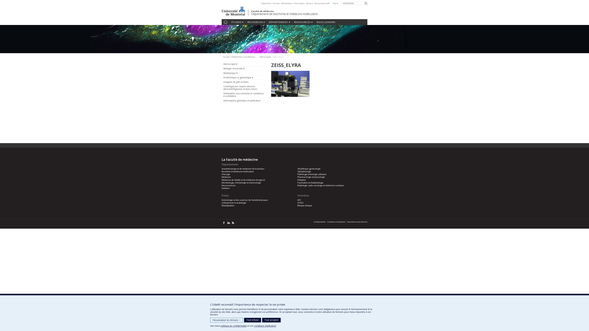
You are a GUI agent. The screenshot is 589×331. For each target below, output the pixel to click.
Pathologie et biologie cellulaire (311, 174)
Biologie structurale (233, 68)
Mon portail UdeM (322, 3)
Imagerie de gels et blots (235, 81)
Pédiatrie (301, 180)
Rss (233, 223)
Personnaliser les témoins (226, 320)
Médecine (226, 177)
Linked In (228, 223)
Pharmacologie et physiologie (311, 177)
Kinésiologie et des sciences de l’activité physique (245, 200)
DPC (299, 200)
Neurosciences (229, 185)
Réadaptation (228, 205)
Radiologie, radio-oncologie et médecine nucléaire (320, 185)
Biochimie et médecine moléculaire (238, 171)
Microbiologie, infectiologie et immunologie (241, 182)
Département (278, 22)
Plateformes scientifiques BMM (244, 56)
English (335, 3)
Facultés (276, 3)
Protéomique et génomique (237, 77)
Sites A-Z (309, 3)
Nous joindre (326, 22)
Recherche (255, 22)
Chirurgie (226, 174)
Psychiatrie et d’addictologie (310, 182)
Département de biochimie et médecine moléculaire (284, 14)
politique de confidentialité (234, 325)
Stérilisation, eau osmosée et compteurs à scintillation (243, 94)
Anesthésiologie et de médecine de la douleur (243, 168)
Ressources (302, 22)
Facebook (224, 223)
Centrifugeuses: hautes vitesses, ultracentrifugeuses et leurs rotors (240, 87)
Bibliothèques (287, 3)
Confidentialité (319, 222)
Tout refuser (252, 319)
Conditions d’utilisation (336, 222)
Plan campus (299, 3)
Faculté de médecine (262, 11)
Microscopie (265, 56)
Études (236, 22)
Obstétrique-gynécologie (308, 168)
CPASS (300, 202)
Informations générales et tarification (241, 100)
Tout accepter (271, 319)
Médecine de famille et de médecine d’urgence (243, 180)
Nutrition (226, 188)
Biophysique (229, 73)
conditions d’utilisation (265, 325)
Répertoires (266, 3)
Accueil (225, 22)
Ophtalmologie (304, 171)
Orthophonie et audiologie (234, 202)
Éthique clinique (304, 205)
